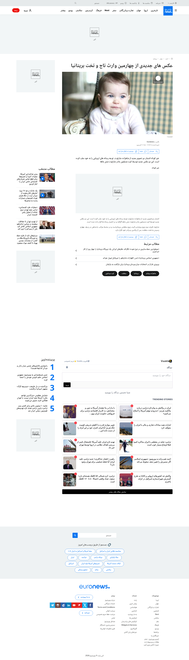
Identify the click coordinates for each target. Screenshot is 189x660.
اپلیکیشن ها (133, 618)
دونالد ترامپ (98, 557)
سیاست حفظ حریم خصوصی (105, 614)
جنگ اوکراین (114, 557)
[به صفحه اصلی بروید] (168, 10)
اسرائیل (71, 563)
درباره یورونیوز (110, 600)
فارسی (171, 3)
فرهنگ (99, 10)
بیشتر (113, 596)
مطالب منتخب (46, 169)
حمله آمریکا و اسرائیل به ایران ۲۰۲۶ (80, 551)
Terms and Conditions (106, 607)
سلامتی (79, 10)
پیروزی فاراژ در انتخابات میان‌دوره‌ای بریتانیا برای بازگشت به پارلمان (132, 264)
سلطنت (123, 273)
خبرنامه (87, 613)
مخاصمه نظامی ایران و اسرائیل (110, 551)
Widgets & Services (129, 625)
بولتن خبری (133, 603)
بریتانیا (155, 59)
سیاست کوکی (110, 611)
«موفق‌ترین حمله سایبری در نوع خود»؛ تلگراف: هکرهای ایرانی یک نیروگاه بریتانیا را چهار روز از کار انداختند (121, 250)
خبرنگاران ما (155, 635)
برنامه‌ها (156, 632)
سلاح (96, 570)
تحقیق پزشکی (82, 570)
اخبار (166, 59)
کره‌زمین (89, 10)
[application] (117, 103)
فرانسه (84, 557)
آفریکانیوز (133, 628)
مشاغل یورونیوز (109, 621)
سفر (114, 10)
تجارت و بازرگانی (126, 10)
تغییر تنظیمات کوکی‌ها (107, 628)
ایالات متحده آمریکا (114, 563)
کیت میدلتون (109, 273)
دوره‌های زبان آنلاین (130, 632)
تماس (113, 618)
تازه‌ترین (154, 10)
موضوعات (155, 596)
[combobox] (88, 3)
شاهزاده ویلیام (151, 273)
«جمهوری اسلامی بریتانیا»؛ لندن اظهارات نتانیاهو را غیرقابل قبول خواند (131, 258)
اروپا (146, 10)
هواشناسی (133, 607)
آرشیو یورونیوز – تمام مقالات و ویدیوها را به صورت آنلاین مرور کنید (151, 642)
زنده (15, 10)
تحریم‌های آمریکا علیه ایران (90, 563)
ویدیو (71, 10)
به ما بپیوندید (132, 614)
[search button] (75, 3)
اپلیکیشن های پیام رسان (129, 621)
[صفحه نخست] (172, 59)
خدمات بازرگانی (109, 603)
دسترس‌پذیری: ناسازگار (107, 625)
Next (107, 10)
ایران (72, 557)
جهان (139, 10)
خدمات (134, 596)
